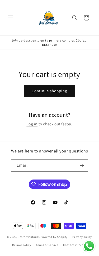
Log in (31, 123)
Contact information (77, 245)
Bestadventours (29, 237)
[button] (10, 18)
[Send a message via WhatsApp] (89, 246)
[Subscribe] (82, 165)
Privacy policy (82, 237)
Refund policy (21, 245)
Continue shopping (49, 90)
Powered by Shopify (54, 237)
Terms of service (47, 245)
